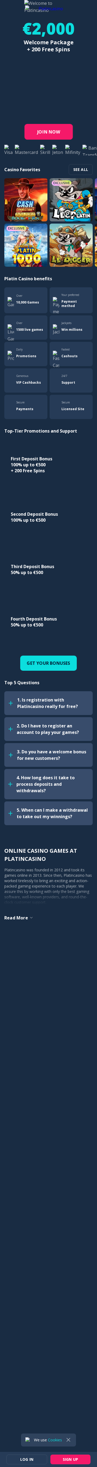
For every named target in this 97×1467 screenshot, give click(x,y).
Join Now (48, 131)
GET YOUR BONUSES (48, 663)
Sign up (81, 7)
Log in (57, 7)
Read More (16, 918)
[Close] (68, 1440)
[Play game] (25, 199)
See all (80, 169)
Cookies (55, 1439)
